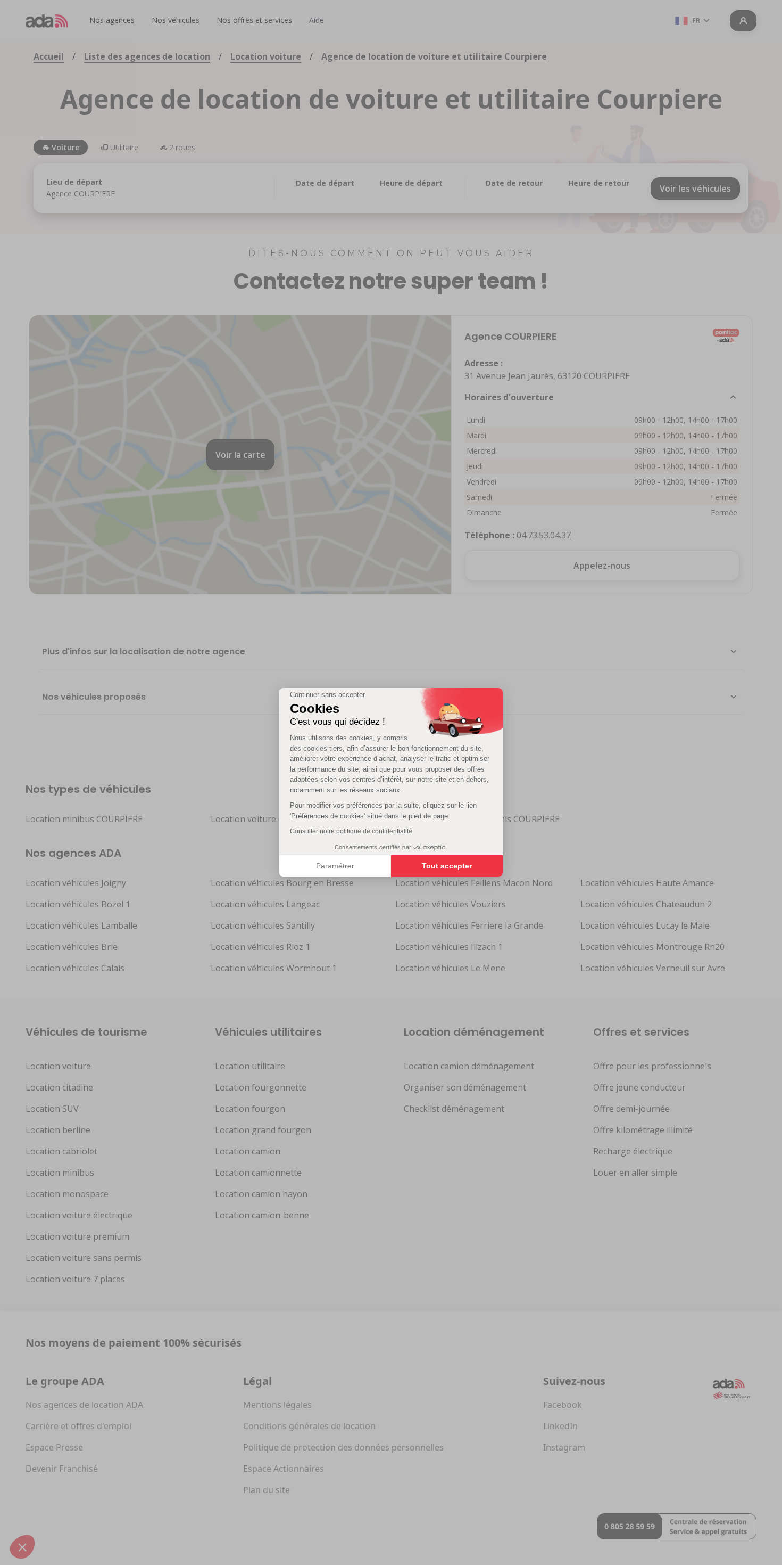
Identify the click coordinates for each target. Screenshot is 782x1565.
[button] (22, 1547)
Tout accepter (447, 866)
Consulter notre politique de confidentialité (351, 831)
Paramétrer (335, 866)
